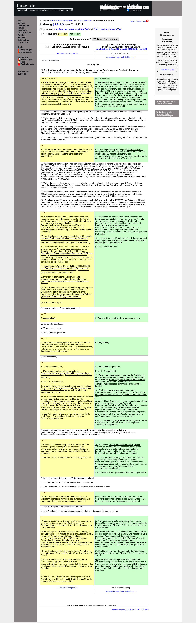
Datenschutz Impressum (23, 41)
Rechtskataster (28, 64)
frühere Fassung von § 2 (67, 53)
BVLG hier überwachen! (105, 39)
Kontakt (21, 38)
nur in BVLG (135, 11)
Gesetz (112, 10)
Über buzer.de (24, 33)
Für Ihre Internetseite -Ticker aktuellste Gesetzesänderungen (164, 114)
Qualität (21, 35)
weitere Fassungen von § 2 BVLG (72, 29)
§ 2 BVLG (58, 24)
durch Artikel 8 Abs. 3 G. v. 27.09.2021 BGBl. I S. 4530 (121, 49)
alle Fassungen (85, 20)
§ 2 (76, 20)
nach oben (145, 610)
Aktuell (21, 28)
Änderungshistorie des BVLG (108, 29)
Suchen (21, 23)
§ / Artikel (104, 10)
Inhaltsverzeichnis (118, 610)
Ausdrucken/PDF (132, 610)
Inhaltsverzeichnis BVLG (64, 20)
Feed (23, 62)
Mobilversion (27, 52)
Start (20, 20)
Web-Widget (26, 59)
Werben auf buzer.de (23, 73)
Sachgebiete (23, 25)
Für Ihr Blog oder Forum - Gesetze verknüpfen (166, 102)
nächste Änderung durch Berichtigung (121, 57)
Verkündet (22, 30)
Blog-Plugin (26, 50)
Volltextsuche (133, 5)
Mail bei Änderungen (138, 21)
